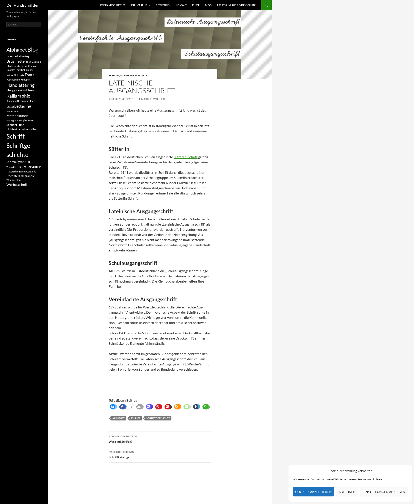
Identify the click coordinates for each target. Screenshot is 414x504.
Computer (33, 66)
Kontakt (181, 5)
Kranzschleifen (28, 101)
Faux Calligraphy (24, 69)
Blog (208, 5)
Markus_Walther (153, 99)
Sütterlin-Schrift (186, 157)
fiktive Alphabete (15, 75)
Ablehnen (347, 492)
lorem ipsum (12, 111)
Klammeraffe (13, 101)
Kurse (195, 5)
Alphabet (118, 418)
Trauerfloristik (13, 167)
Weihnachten (13, 180)
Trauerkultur (31, 167)
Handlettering (20, 85)
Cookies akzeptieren (313, 492)
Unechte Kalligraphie (20, 176)
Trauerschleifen (14, 171)
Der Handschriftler (22, 5)
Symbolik (23, 162)
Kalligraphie (139, 5)
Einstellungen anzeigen (383, 492)
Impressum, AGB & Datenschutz (236, 5)
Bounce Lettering (17, 56)
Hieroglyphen (13, 90)
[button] (112, 406)
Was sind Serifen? (123, 439)
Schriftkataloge (121, 454)
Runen (31, 120)
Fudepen (25, 79)
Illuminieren (27, 90)
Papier (23, 120)
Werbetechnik (17, 184)
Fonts (29, 74)
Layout (10, 106)
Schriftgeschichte (133, 75)
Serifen (11, 162)
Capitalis (36, 61)
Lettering (22, 106)
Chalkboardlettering (17, 66)
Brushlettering (18, 61)
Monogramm (13, 120)
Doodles (10, 69)
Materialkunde (17, 116)
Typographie (29, 171)
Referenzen (163, 5)
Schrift (114, 75)
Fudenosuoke (13, 79)
